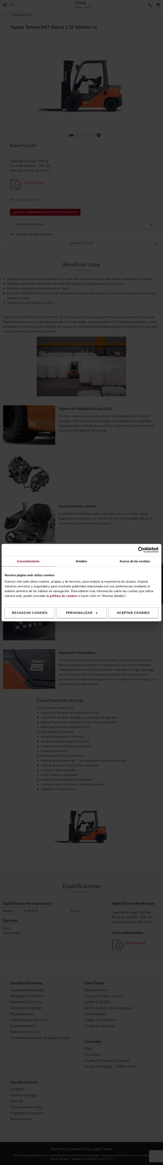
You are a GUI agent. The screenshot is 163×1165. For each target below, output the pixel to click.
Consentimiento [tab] (28, 561)
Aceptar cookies (133, 612)
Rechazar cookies (30, 612)
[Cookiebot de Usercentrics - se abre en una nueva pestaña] (141, 550)
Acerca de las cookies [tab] (134, 561)
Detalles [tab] (81, 561)
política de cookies (64, 595)
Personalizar (79, 612)
